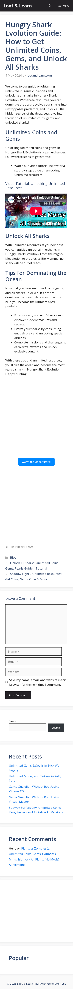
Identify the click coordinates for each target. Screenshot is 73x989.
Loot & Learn (18, 6)
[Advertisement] (36, 417)
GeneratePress (56, 983)
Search (13, 721)
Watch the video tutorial (36, 461)
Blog (13, 557)
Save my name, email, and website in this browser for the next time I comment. (37, 682)
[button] (50, 5)
